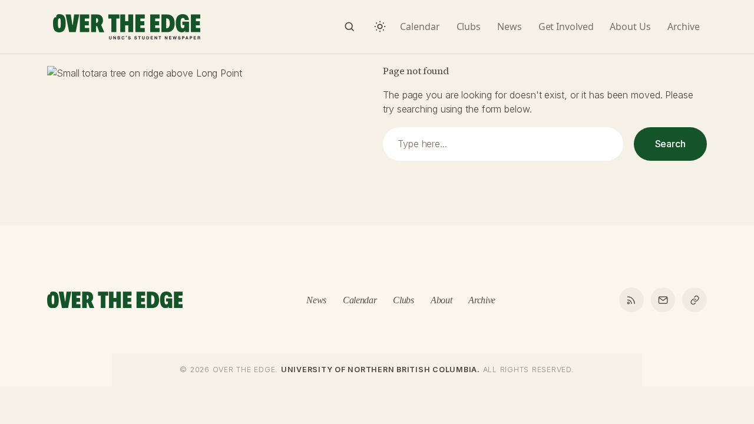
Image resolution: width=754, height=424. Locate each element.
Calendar (360, 300)
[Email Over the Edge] (663, 299)
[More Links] (694, 299)
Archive (481, 300)
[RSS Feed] (631, 299)
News (316, 300)
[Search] (349, 26)
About (441, 300)
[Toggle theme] (380, 26)
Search (670, 144)
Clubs (403, 300)
